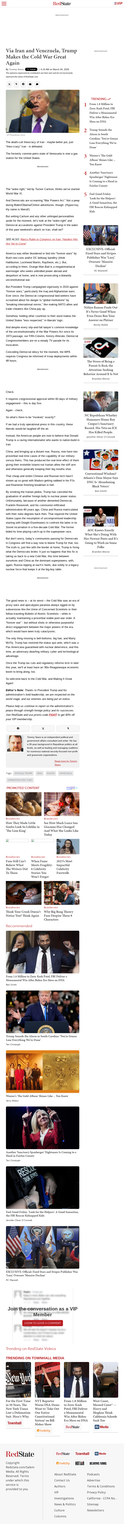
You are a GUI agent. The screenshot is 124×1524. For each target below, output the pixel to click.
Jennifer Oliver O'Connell (19, 1220)
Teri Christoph (13, 1044)
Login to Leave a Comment (42, 1323)
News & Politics (65, 1504)
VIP (56, 1492)
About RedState (65, 1474)
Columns (60, 1516)
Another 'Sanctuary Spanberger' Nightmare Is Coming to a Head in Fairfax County (41, 1154)
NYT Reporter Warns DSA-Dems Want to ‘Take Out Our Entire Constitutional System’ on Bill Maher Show (47, 1412)
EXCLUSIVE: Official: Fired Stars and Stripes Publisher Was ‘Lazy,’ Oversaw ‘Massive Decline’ (42, 1273)
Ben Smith (11, 985)
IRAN (39, 773)
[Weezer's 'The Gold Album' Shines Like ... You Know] (42, 1071)
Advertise (93, 1480)
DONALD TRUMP (23, 773)
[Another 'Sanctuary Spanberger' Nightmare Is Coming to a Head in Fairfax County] (42, 1127)
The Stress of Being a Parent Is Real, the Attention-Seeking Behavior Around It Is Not (100, 367)
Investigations (64, 1498)
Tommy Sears (16, 69)
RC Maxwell (12, 1280)
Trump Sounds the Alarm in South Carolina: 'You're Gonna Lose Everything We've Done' (41, 1038)
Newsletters (95, 1510)
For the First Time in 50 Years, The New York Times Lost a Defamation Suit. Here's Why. (18, 1409)
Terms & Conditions (101, 1486)
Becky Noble (101, 324)
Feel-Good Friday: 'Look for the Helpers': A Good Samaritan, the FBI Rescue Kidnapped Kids (42, 1213)
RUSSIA (51, 773)
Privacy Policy (96, 1492)
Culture (59, 1510)
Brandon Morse (101, 378)
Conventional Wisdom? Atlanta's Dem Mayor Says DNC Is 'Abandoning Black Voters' (100, 479)
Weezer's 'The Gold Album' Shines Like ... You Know (37, 1096)
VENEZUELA (65, 773)
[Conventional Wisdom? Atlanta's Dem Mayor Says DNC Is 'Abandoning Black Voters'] (100, 459)
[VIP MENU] (118, 3)
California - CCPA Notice (102, 1498)
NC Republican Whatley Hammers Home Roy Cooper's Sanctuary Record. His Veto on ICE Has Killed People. (101, 423)
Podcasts (93, 1474)
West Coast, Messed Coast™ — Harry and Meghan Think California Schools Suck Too (105, 1411)
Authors (59, 1486)
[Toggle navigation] (4, 3)
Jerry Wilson (12, 1101)
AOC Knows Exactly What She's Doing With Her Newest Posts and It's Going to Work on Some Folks (101, 538)
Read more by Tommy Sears (66, 763)
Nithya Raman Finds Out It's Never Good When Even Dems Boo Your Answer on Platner (101, 313)
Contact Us (62, 1480)
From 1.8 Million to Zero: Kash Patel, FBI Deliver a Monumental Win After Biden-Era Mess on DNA (36, 978)
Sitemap (93, 1504)
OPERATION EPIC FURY (20, 780)
